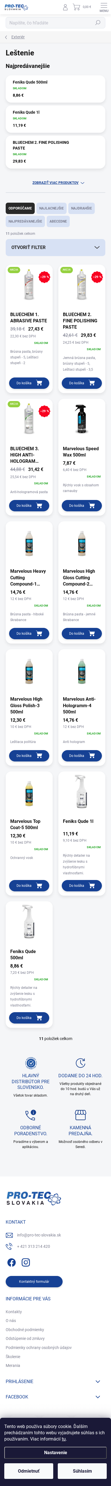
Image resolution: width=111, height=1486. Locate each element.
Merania (13, 1365)
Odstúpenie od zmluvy (25, 1338)
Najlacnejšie (51, 208)
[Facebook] (11, 1261)
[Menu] (104, 7)
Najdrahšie (81, 208)
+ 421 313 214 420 (33, 1246)
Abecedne (58, 221)
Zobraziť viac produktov (55, 183)
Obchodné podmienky (25, 1329)
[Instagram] (25, 1261)
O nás (11, 1320)
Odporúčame (20, 208)
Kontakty (14, 1311)
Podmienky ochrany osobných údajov (39, 1347)
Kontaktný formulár (34, 1282)
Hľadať (97, 23)
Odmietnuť (29, 1471)
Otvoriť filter (28, 247)
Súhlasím (82, 1471)
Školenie (13, 1356)
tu (64, 1439)
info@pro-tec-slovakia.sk (39, 1235)
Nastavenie (55, 1452)
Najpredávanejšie (25, 221)
